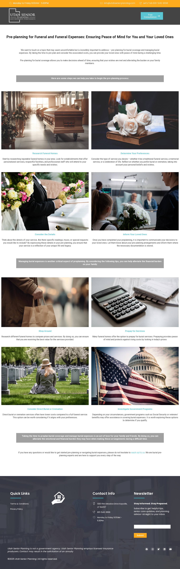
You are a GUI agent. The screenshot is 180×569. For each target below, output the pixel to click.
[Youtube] (170, 549)
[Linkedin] (164, 549)
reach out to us (138, 452)
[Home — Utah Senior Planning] (22, 15)
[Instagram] (153, 549)
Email (136, 522)
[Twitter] (158, 549)
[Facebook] (147, 549)
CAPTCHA (138, 530)
